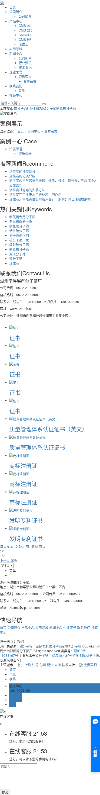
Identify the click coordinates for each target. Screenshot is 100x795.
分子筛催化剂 (19, 235)
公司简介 (15, 11)
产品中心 (15, 21)
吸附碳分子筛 (19, 244)
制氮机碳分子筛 (44, 108)
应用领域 (15, 48)
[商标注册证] (19, 455)
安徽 (57, 664)
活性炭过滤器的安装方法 (27, 189)
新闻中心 (15, 53)
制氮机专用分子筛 (22, 216)
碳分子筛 (15, 258)
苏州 (43, 664)
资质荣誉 (25, 76)
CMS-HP (25, 39)
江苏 (35, 664)
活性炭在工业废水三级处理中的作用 (35, 194)
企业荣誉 (15, 72)
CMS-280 (26, 30)
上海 (28, 664)
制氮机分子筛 (66, 108)
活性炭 (23, 44)
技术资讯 (25, 67)
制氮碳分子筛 (19, 226)
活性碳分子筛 (19, 230)
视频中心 (15, 95)
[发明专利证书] (21, 510)
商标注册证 (23, 465)
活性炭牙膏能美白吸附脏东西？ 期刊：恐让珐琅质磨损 (50, 199)
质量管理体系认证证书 (37, 447)
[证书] (14, 327)
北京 (20, 664)
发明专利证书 (26, 520)
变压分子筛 (17, 253)
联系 (22, 90)
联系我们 (15, 86)
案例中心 (33, 131)
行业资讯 (25, 62)
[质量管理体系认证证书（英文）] (34, 418)
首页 (12, 7)
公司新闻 (25, 58)
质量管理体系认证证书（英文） (48, 429)
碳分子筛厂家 (23, 108)
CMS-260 (26, 25)
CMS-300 (26, 34)
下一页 (5, 560)
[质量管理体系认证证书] (27, 437)
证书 (14, 338)
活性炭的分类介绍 (22, 176)
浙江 (50, 664)
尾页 (14, 560)
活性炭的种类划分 (22, 171)
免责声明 (90, 664)
